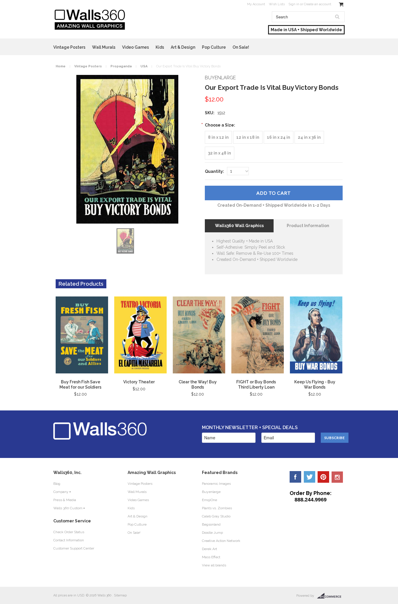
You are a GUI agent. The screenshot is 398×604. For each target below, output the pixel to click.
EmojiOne (209, 500)
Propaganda (121, 66)
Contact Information (68, 540)
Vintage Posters (69, 47)
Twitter (309, 477)
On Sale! (241, 47)
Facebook (295, 477)
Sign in (293, 4)
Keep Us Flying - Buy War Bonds (314, 384)
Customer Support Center (73, 548)
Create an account (317, 4)
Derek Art (209, 549)
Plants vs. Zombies (217, 508)
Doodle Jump (212, 533)
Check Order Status (68, 532)
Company (60, 492)
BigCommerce (331, 596)
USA (143, 66)
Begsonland (211, 524)
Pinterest (323, 477)
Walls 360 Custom (67, 508)
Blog (56, 484)
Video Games (135, 47)
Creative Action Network (221, 541)
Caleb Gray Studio (216, 516)
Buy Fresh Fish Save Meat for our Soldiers (80, 384)
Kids (160, 47)
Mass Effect (211, 557)
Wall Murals (103, 47)
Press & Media (64, 500)
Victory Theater (139, 382)
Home (61, 66)
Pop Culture (214, 47)
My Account (256, 4)
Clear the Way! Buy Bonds (198, 384)
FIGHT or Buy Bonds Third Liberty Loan (256, 384)
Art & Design (183, 47)
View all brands (214, 565)
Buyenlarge (211, 492)
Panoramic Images (216, 484)
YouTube (337, 477)
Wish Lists (277, 4)
